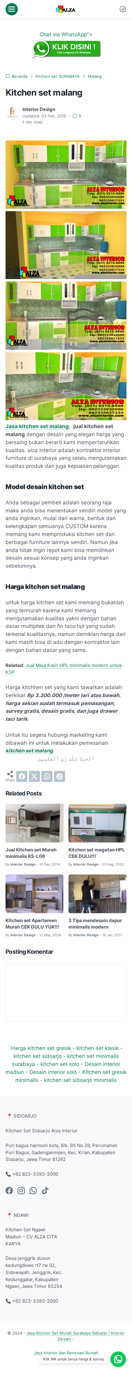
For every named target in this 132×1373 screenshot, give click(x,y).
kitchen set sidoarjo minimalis (80, 1080)
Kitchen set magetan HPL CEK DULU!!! (96, 853)
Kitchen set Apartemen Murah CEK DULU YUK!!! (32, 924)
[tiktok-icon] (45, 1191)
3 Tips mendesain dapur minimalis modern (95, 924)
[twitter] (34, 776)
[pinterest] (59, 776)
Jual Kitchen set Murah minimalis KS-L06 (31, 853)
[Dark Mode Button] (122, 9)
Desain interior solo (53, 1072)
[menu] (12, 9)
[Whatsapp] (118, 1359)
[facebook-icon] (9, 1191)
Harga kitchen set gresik (41, 1048)
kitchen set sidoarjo (38, 1056)
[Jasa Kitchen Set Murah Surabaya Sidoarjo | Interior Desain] (66, 9)
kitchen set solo (60, 1064)
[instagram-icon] (21, 1191)
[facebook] (21, 776)
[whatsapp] (46, 776)
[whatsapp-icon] (33, 1191)
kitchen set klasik (97, 1048)
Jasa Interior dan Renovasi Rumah (66, 1353)
